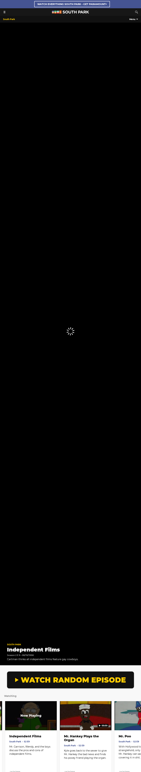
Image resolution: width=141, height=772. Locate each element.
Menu (132, 19)
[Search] (136, 12)
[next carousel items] (136, 723)
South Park (14, 644)
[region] (70, 331)
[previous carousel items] (5, 723)
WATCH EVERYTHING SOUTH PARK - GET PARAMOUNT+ (72, 4)
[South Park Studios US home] (70, 12)
